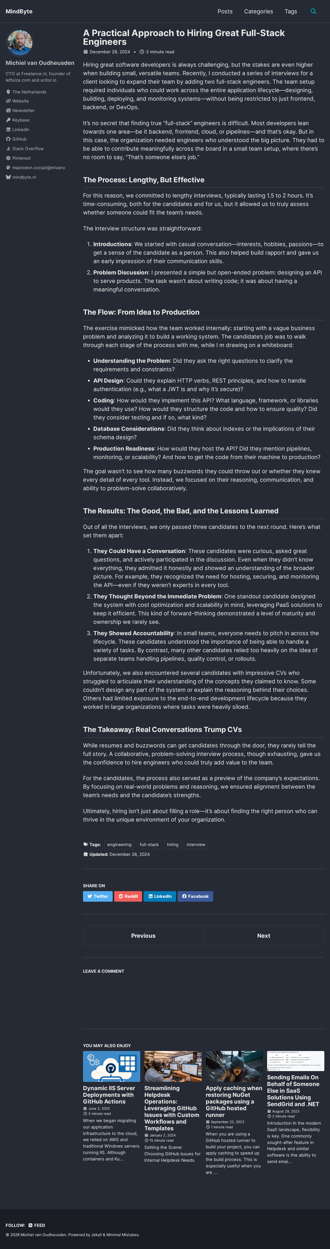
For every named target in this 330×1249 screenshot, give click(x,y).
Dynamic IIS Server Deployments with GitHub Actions (109, 1095)
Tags (291, 11)
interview (196, 844)
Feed (39, 1225)
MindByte (19, 11)
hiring (172, 844)
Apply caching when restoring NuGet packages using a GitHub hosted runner (234, 1101)
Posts (225, 11)
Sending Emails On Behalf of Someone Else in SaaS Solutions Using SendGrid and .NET (293, 1090)
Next (263, 935)
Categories (258, 11)
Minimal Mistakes (122, 1234)
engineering (119, 844)
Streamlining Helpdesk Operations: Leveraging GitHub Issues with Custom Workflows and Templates (171, 1108)
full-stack (149, 844)
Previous (143, 935)
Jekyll (96, 1234)
